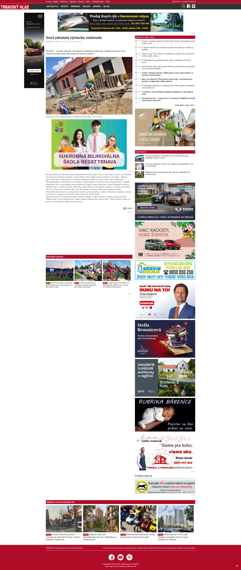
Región (56, 1)
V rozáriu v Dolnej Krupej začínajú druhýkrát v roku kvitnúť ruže (167, 93)
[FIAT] (165, 240)
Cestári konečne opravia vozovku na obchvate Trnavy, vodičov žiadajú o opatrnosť (63, 537)
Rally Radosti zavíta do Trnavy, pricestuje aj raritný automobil (137, 535)
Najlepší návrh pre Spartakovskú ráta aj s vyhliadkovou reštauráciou (167, 173)
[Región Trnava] (165, 378)
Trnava (48, 1)
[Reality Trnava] (165, 451)
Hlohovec (64, 1)
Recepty (81, 1)
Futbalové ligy (97, 1)
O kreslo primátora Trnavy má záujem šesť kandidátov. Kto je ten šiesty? (169, 165)
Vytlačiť (129, 208)
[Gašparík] (165, 339)
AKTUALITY (50, 41)
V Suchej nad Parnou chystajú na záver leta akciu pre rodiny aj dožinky (85, 285)
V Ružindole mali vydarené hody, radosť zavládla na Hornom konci (166, 61)
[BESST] (89, 144)
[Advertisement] (67, 231)
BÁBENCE (75, 6)
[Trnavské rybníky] (120, 22)
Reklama (151, 548)
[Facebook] (188, 6)
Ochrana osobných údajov (126, 548)
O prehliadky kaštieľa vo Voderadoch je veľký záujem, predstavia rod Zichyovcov (168, 86)
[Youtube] (193, 6)
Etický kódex (142, 548)
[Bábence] (165, 414)
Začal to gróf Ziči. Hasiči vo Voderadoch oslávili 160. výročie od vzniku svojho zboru (116, 285)
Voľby (107, 1)
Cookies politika (189, 548)
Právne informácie (109, 548)
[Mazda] (34, 50)
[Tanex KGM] (165, 201)
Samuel (193, 1)
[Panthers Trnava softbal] (165, 487)
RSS (157, 548)
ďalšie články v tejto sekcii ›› (185, 105)
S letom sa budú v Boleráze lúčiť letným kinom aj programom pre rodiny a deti (59, 285)
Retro (88, 1)
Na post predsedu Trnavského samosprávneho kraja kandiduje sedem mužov (166, 157)
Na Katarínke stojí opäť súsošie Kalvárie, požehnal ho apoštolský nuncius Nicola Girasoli (168, 67)
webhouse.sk (131, 566)
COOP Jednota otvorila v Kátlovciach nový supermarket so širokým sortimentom (167, 74)
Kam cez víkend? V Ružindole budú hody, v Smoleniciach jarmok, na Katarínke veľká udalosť (167, 80)
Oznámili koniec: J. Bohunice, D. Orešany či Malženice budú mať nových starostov (168, 99)
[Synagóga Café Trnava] (165, 127)
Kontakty (163, 548)
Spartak (73, 1)
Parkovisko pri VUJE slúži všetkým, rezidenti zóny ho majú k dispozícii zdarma (173, 537)
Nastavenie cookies (174, 548)
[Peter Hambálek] (165, 300)
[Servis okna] (165, 270)
